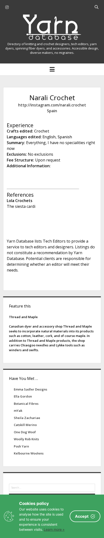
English (49, 137)
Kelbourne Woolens (29, 453)
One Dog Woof (25, 432)
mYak (18, 410)
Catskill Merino (25, 425)
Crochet (41, 131)
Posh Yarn (21, 446)
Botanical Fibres (26, 403)
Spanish (65, 137)
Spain (52, 110)
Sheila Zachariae (27, 418)
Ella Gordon (23, 396)
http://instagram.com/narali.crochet (52, 105)
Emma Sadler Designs (30, 389)
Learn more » (54, 529)
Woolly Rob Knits (26, 439)
